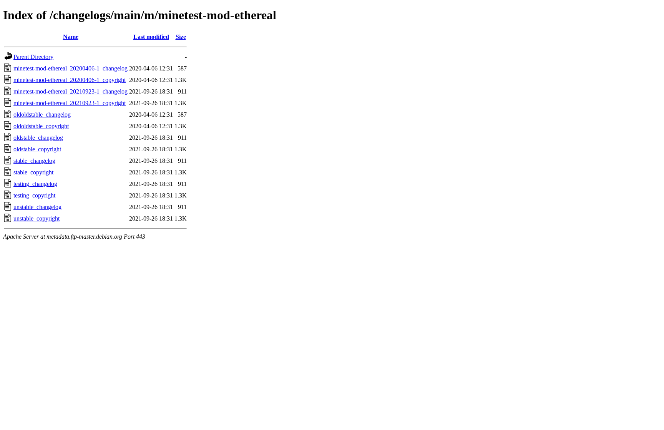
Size (181, 36)
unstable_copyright (36, 218)
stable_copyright (33, 172)
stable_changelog (34, 160)
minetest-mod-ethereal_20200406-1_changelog (70, 68)
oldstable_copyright (37, 149)
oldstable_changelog (38, 137)
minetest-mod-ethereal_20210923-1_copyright (69, 103)
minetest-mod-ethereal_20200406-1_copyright (69, 80)
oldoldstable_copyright (41, 126)
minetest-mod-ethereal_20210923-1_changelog (70, 91)
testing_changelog (35, 184)
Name (70, 36)
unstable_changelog (37, 207)
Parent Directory (33, 57)
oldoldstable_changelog (42, 114)
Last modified (151, 36)
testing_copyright (34, 195)
